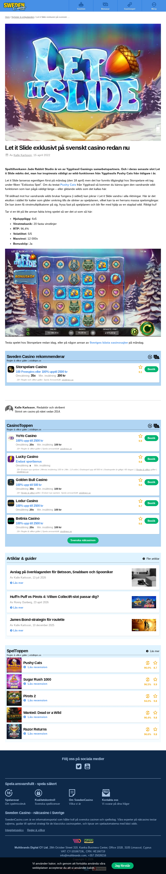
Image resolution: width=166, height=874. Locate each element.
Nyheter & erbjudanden (23, 17)
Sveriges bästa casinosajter (109, 342)
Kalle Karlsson (23, 155)
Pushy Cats (68, 184)
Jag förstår (122, 865)
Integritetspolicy (14, 830)
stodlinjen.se (66, 531)
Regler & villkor (143, 469)
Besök (151, 369)
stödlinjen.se (67, 380)
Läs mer (154, 651)
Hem (7, 17)
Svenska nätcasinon (83, 540)
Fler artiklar (152, 558)
